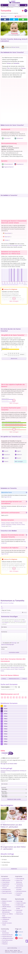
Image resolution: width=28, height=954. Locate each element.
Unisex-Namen (6, 882)
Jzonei (12, 669)
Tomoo (23, 524)
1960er (5, 723)
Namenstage (19, 901)
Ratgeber (18, 895)
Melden (25, 612)
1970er (5, 721)
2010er (5, 711)
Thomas (23, 68)
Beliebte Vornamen (7, 901)
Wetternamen (19, 914)
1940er (5, 729)
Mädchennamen (6, 880)
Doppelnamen (5, 884)
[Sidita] (7, 756)
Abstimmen (14, 358)
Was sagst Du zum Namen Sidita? (9, 763)
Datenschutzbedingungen (7, 644)
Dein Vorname (4, 784)
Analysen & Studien (21, 903)
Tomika (12, 523)
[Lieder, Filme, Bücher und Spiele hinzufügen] (26, 548)
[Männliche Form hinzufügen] (26, 493)
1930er (5, 731)
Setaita (2, 671)
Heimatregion (4, 795)
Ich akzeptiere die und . (10, 643)
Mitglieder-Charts (6, 917)
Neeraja (13, 667)
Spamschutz (4, 647)
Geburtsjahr (4, 791)
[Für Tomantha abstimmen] (15, 16)
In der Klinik (5, 865)
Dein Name (4, 627)
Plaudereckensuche (7, 936)
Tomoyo (3, 526)
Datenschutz (7, 952)
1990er (5, 716)
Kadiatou (8, 669)
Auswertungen (19, 905)
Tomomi (19, 524)
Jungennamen (5, 878)
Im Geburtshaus (6, 862)
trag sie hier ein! (7, 497)
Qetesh (17, 667)
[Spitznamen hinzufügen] (26, 513)
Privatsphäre (14, 952)
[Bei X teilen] (14, 19)
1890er (5, 741)
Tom (8, 68)
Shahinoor (21, 667)
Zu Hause (4, 859)
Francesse (3, 669)
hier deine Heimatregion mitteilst (14, 245)
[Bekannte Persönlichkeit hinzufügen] (26, 535)
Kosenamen (19, 893)
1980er (5, 718)
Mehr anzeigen (19, 461)
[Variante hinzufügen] (26, 502)
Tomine (16, 523)
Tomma (3, 524)
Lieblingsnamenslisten (7, 938)
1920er (5, 734)
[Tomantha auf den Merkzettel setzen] (2, 16)
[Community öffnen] (26, 5)
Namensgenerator (6, 891)
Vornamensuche (6, 889)
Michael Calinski (15, 47)
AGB (19, 950)
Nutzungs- (14, 642)
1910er (5, 736)
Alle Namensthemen (21, 891)
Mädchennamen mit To (14, 678)
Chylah (16, 669)
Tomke (20, 523)
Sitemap (15, 950)
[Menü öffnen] (2, 5)
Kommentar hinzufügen (8, 603)
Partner (11, 950)
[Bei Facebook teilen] (5, 19)
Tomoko (14, 524)
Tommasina (8, 524)
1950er (5, 726)
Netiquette (5, 944)
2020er (5, 708)
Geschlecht (3, 787)
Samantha (16, 63)
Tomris (9, 526)
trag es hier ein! (4, 554)
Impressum (19, 952)
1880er (5, 744)
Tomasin (8, 523)
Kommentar (4, 631)
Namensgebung (20, 878)
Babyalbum (5, 942)
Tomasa (8, 63)
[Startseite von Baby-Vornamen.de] (14, 3)
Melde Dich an (17, 621)
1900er (5, 739)
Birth (9, 667)
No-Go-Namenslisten (7, 940)
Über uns (7, 950)
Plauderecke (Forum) (7, 934)
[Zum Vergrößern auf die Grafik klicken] (14, 277)
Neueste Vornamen (7, 893)
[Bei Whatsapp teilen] (23, 19)
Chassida (20, 669)
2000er (5, 713)
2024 (5, 706)
